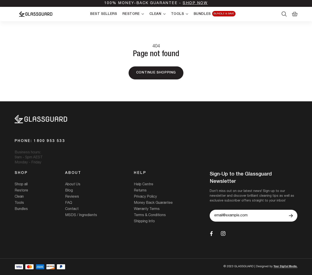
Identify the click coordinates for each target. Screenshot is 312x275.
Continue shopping (156, 72)
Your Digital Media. (285, 266)
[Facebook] (211, 233)
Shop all (21, 184)
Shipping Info (144, 221)
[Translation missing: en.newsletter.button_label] (291, 215)
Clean (19, 197)
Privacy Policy (145, 197)
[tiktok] (233, 233)
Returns (140, 191)
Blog (69, 191)
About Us (72, 184)
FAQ (68, 203)
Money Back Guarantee (153, 203)
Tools (19, 203)
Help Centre (143, 184)
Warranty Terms (147, 209)
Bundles (21, 209)
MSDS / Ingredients (81, 215)
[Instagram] (223, 233)
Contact (72, 209)
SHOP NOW (195, 3)
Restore (21, 191)
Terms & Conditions (150, 215)
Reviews (72, 197)
